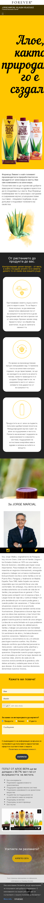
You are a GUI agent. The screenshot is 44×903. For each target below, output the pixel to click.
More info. (8, 899)
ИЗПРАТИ (22, 757)
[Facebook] (22, 550)
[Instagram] (8, 550)
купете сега (22, 858)
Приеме (18, 899)
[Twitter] (36, 550)
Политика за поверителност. (22, 749)
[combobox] (6, 705)
